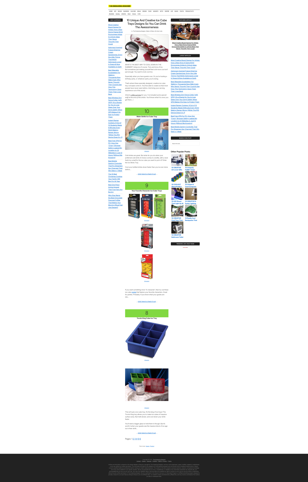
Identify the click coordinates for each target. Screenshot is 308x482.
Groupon (146, 220)
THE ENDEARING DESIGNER (119, 6)
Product (152, 446)
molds (134, 292)
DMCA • (160, 461)
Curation (155, 461)
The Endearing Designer (159, 459)
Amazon (146, 151)
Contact (139, 461)
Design (147, 446)
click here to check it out (147, 174)
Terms (169, 461)
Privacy (165, 461)
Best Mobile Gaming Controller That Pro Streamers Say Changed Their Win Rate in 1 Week (185, 129)
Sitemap (149, 461)
